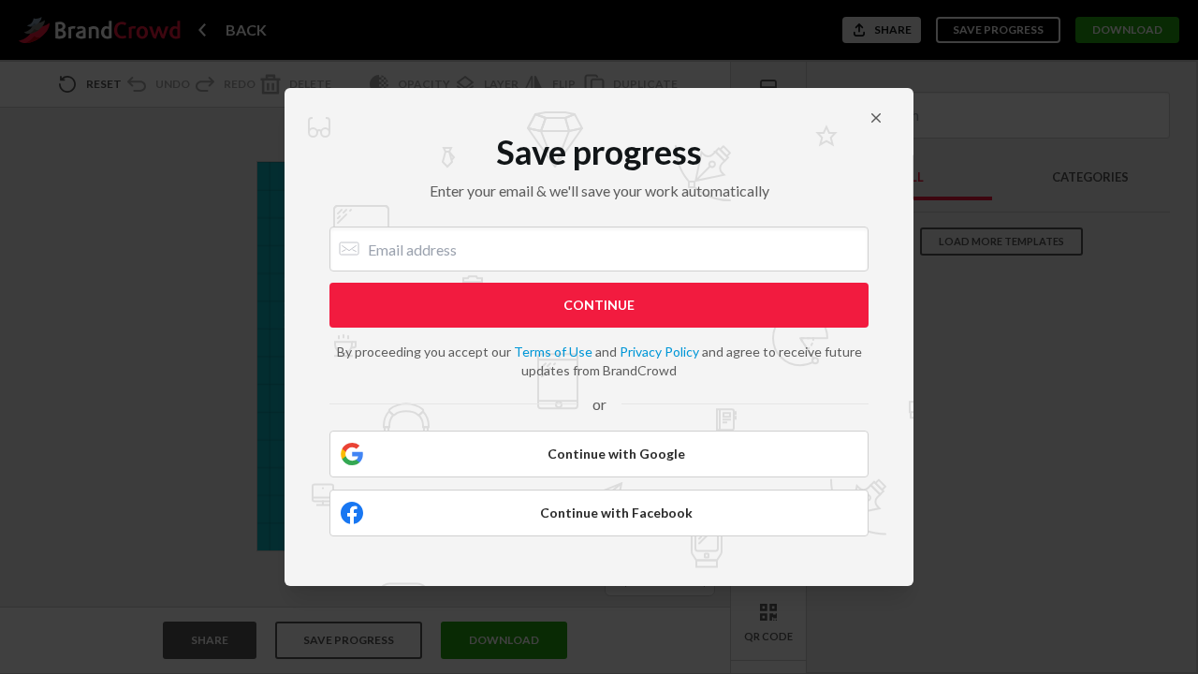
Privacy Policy (659, 351)
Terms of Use (553, 351)
